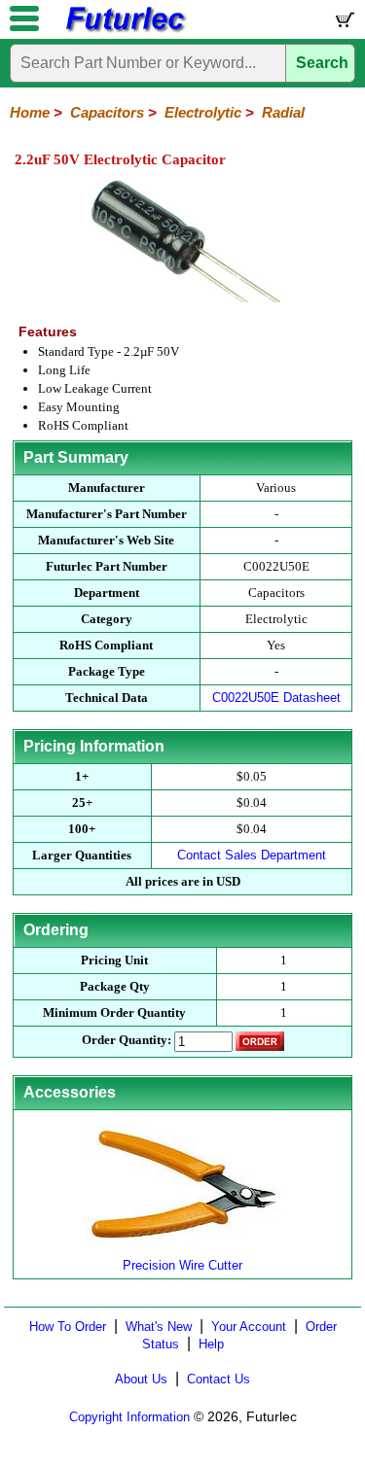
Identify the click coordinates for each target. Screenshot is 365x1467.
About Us (141, 1379)
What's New (159, 1326)
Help (211, 1344)
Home (30, 112)
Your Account (248, 1326)
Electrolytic (202, 112)
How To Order (67, 1326)
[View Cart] (343, 24)
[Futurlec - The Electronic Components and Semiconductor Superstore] (124, 29)
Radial (283, 112)
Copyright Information (129, 1417)
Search (322, 62)
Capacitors (107, 112)
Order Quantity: (126, 1039)
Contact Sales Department (251, 855)
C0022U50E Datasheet (276, 697)
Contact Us (218, 1379)
